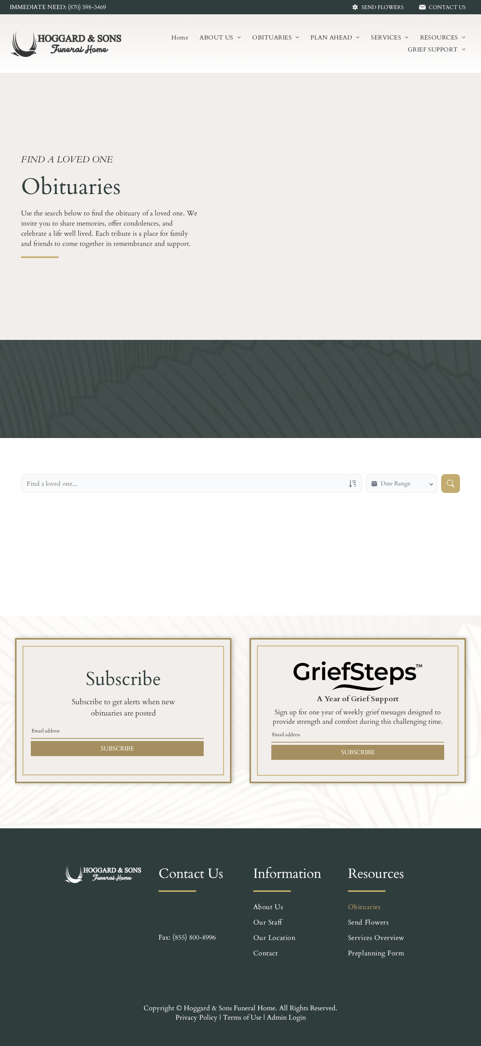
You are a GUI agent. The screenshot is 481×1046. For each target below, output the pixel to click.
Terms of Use (242, 1017)
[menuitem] (180, 38)
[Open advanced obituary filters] (352, 483)
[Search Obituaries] (450, 483)
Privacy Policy (196, 1017)
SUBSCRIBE (117, 748)
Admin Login (286, 1017)
